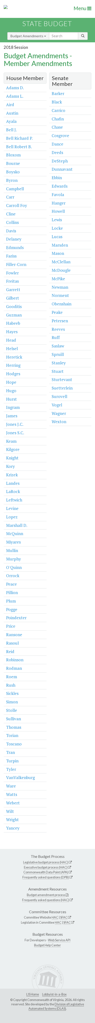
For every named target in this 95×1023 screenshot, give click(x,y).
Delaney (13, 239)
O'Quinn (14, 567)
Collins (12, 222)
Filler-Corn (16, 264)
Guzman (14, 315)
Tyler (11, 769)
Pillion (12, 592)
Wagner (59, 413)
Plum (11, 601)
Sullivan (13, 718)
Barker (58, 93)
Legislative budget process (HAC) (45, 862)
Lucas (57, 236)
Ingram (13, 407)
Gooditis (14, 306)
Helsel (12, 348)
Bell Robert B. (19, 146)
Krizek (12, 475)
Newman (60, 287)
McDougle (61, 270)
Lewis (57, 219)
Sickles (12, 693)
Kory (10, 466)
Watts (11, 794)
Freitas (12, 281)
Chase (57, 127)
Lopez (12, 517)
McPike (58, 278)
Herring (13, 365)
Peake (57, 312)
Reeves (58, 329)
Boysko (13, 172)
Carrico (58, 110)
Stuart (58, 371)
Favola (58, 194)
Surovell (59, 396)
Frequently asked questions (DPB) (45, 877)
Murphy (13, 559)
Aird (10, 104)
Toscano (14, 744)
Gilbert (12, 298)
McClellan (61, 262)
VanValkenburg (20, 777)
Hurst (11, 399)
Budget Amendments (27, 36)
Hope (11, 382)
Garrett (13, 289)
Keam (11, 441)
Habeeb (13, 323)
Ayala (11, 121)
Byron (12, 180)
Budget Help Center (47, 945)
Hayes (12, 331)
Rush (10, 685)
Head (11, 340)
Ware (11, 786)
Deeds (57, 152)
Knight (12, 458)
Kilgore (12, 449)
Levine (12, 508)
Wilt (10, 811)
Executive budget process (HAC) (45, 867)
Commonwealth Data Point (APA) (45, 872)
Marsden (60, 245)
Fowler (12, 273)
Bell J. (11, 129)
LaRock (13, 491)
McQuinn (14, 533)
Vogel (57, 405)
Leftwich (14, 500)
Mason (58, 253)
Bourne (13, 163)
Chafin (58, 119)
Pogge (11, 609)
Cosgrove (60, 135)
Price (10, 626)
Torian (12, 735)
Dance (57, 144)
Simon (12, 702)
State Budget (47, 24)
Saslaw (58, 346)
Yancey (12, 828)
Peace (11, 584)
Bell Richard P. (19, 138)
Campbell (15, 188)
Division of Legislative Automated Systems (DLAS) (56, 1006)
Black (57, 102)
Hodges (13, 373)
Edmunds (15, 247)
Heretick (14, 357)
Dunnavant (62, 169)
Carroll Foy (16, 205)
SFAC (63, 917)
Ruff (56, 337)
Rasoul (12, 643)
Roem (11, 676)
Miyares (13, 542)
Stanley (59, 363)
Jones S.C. (15, 432)
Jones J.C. (14, 424)
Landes (12, 483)
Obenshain (61, 304)
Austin (12, 113)
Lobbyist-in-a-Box (54, 994)
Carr (10, 197)
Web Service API (59, 940)
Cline (11, 214)
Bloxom (13, 155)
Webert (13, 803)
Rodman (14, 668)
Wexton (59, 421)
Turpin (12, 761)
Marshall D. (16, 525)
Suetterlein (62, 388)
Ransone (14, 634)
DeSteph (60, 161)
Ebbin (57, 177)
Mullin (12, 550)
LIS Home (32, 994)
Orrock (12, 575)
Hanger (59, 203)
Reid (10, 651)
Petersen (60, 321)
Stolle (11, 710)
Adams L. (14, 96)
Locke (57, 228)
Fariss (11, 256)
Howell (58, 211)
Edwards (59, 186)
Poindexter (16, 617)
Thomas (13, 727)
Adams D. (15, 87)
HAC (55, 917)
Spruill (58, 354)
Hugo (11, 390)
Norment (60, 295)
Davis (11, 231)
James (11, 416)
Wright (12, 819)
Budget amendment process (46, 895)
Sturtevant (62, 379)
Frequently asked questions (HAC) (45, 900)
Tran (10, 752)
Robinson (14, 659)
